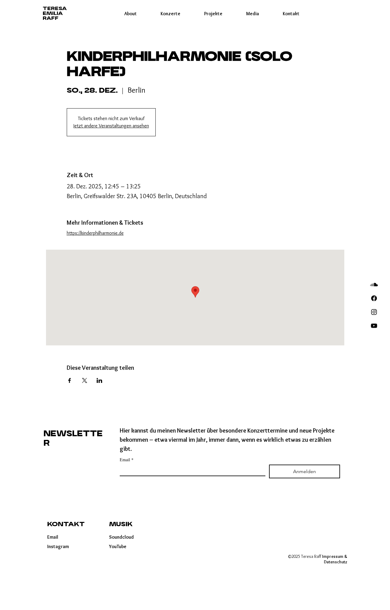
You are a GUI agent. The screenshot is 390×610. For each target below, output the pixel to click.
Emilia (53, 13)
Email (126, 459)
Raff (50, 18)
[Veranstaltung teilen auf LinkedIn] (99, 380)
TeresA (55, 9)
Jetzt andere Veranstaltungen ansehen (111, 126)
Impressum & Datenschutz (334, 559)
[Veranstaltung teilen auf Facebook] (70, 380)
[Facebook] (374, 298)
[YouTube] (374, 326)
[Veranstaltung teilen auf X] (84, 380)
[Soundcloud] (374, 284)
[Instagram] (374, 312)
